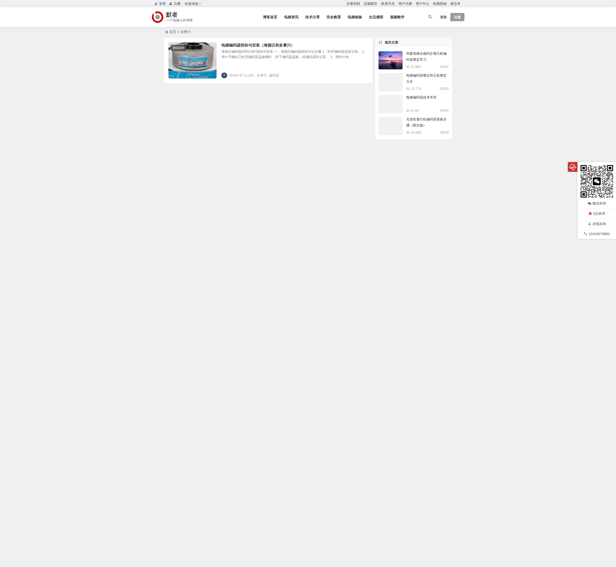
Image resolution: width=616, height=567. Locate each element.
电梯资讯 (291, 17)
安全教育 (334, 17)
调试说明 (178, 48)
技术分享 (312, 17)
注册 (177, 4)
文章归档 (353, 4)
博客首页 (270, 17)
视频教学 (397, 17)
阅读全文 (363, 75)
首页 (172, 32)
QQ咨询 (599, 214)
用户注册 (405, 4)
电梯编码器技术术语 (421, 97)
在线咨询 (599, 224)
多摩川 (262, 75)
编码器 (274, 75)
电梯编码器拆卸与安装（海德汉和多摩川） (258, 45)
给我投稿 (440, 4)
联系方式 (388, 4)
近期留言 (370, 4)
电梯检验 (355, 17)
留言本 (455, 4)
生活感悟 (376, 17)
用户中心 (422, 4)
